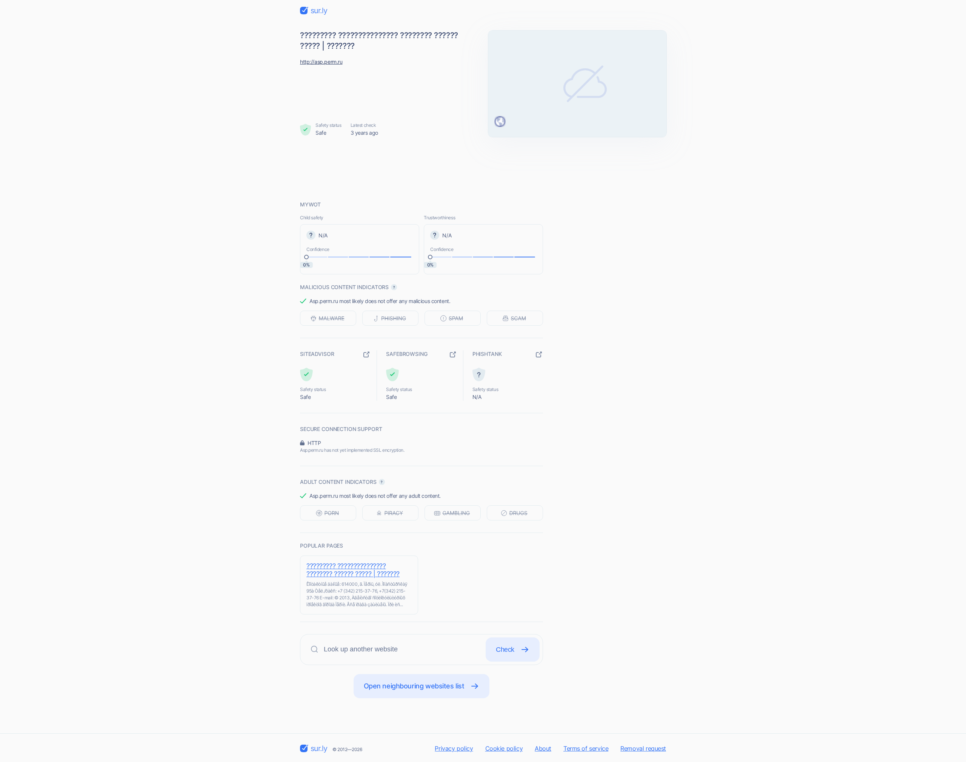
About (543, 748)
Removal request (643, 748)
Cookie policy (504, 748)
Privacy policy (454, 748)
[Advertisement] (483, 169)
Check (505, 649)
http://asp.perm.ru (321, 61)
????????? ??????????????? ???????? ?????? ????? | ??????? (353, 570)
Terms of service (585, 748)
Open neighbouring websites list (414, 686)
